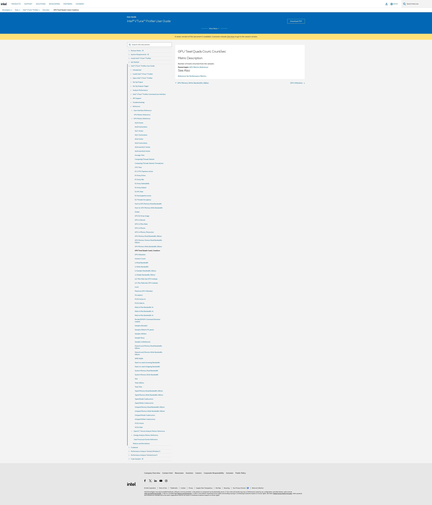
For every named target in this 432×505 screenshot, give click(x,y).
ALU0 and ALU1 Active (142, 147)
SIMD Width (139, 358)
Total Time (138, 387)
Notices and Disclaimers (141, 443)
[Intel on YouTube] (161, 481)
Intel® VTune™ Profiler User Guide (143, 66)
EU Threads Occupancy (143, 200)
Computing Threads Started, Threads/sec (149, 163)
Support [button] (28, 4)
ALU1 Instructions (141, 135)
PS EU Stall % (139, 303)
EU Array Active (140, 175)
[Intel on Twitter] (150, 481)
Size (136, 379)
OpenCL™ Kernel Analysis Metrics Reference (149, 431)
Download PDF (296, 21)
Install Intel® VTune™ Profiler (141, 58)
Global (137, 212)
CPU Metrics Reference (142, 115)
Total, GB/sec (139, 383)
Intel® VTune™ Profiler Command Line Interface (149, 94)
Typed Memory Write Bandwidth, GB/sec (149, 395)
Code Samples (136, 459)
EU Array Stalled (140, 188)
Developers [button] (54, 4)
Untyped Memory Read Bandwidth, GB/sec (150, 407)
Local (136, 287)
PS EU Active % (140, 299)
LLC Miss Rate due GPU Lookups (146, 279)
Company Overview (152, 473)
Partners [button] (68, 4)
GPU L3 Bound (140, 220)
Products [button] (16, 4)
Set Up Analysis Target (140, 86)
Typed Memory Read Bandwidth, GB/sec (149, 391)
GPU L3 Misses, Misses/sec (144, 232)
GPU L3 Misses (140, 228)
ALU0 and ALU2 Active (142, 151)
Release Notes (136, 51)
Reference (136, 106)
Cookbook (134, 447)
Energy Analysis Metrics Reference (146, 435)
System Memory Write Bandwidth (146, 375)
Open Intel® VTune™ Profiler (142, 78)
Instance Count (140, 259)
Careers (198, 473)
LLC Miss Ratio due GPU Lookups (146, 283)
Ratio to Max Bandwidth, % (144, 307)
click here (231, 37)
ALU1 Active (139, 131)
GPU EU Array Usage (142, 216)
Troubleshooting (138, 102)
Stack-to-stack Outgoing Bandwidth (147, 367)
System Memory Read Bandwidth (146, 371)
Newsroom (179, 473)
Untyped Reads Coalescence (145, 415)
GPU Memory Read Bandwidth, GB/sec (148, 236)
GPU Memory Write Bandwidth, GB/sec (148, 246)
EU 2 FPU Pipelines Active (144, 171)
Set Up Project (138, 82)
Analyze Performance (140, 90)
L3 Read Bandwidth (141, 263)
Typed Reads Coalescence (144, 399)
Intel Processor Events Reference (146, 439)
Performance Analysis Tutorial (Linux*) (144, 455)
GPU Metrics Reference (142, 119)
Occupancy (139, 295)
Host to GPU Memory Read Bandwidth (148, 204)
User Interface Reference (143, 110)
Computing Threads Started (144, 159)
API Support (137, 98)
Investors (189, 473)
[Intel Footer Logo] (131, 484)
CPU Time (138, 167)
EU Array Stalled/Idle (142, 184)
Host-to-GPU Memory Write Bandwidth (148, 208)
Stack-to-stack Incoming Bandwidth (147, 363)
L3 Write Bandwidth (141, 267)
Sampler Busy (139, 338)
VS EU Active (139, 423)
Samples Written (140, 334)
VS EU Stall (139, 427)
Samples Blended (141, 326)
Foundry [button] (80, 4)
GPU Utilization (140, 255)
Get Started (135, 62)
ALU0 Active (139, 123)
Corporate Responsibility (214, 473)
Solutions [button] (40, 4)
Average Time (139, 155)
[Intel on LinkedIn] (155, 481)
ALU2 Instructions (141, 143)
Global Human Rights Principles (282, 493)
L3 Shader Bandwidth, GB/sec (145, 275)
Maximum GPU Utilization (144, 291)
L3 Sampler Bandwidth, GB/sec (145, 271)
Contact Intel (167, 473)
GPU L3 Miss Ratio (141, 224)
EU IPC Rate (139, 192)
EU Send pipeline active (143, 196)
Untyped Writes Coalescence (145, 419)
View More (213, 28)
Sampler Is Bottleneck (142, 342)
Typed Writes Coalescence (144, 403)
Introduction (137, 70)
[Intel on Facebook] (145, 481)
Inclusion (229, 473)
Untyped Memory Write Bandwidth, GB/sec (150, 411)
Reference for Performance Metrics (192, 76)
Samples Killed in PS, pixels (144, 330)
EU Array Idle (139, 179)
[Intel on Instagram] (166, 481)
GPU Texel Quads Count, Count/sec (147, 251)
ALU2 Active (139, 139)
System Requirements (138, 54)
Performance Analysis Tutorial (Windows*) (145, 451)
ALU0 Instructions (141, 127)
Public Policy (240, 473)
